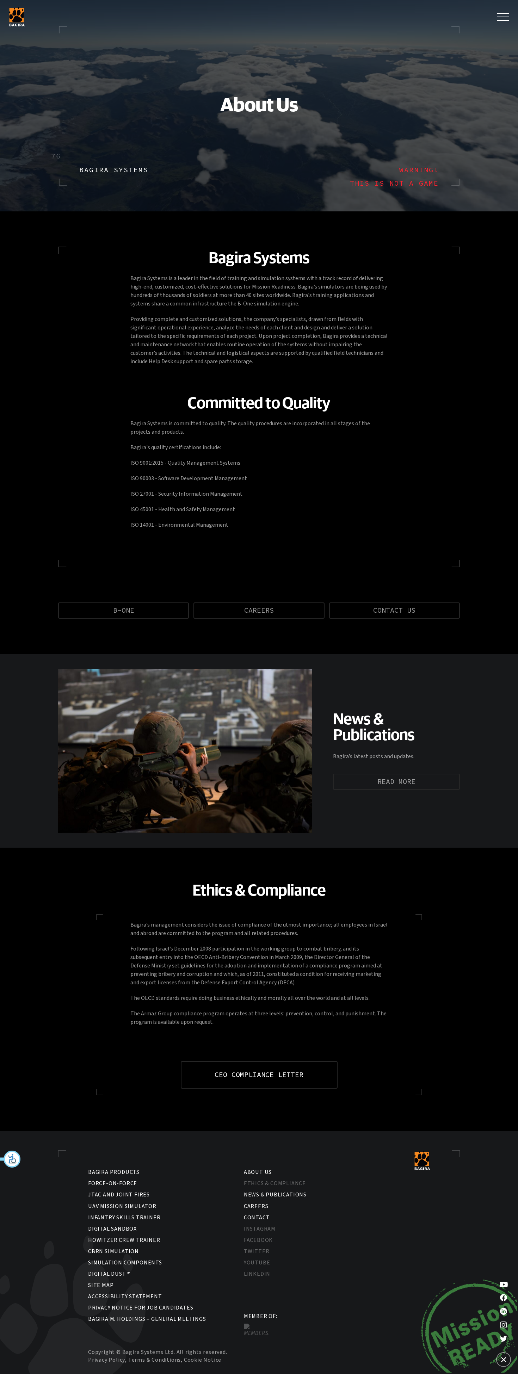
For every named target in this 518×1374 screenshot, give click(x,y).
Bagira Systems (17, 16)
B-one (123, 610)
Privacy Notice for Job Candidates (140, 1308)
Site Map (100, 1285)
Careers (259, 610)
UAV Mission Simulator (122, 1206)
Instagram (260, 1229)
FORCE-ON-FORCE (112, 1183)
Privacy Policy (106, 1360)
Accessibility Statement (125, 1296)
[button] (10, 1159)
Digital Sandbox (112, 1229)
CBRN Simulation (113, 1251)
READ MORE (396, 781)
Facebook (258, 1240)
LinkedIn (257, 1274)
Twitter (257, 1251)
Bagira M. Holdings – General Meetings (147, 1319)
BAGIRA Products (114, 1172)
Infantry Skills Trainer (124, 1217)
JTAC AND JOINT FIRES (119, 1195)
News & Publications (275, 1195)
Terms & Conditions (154, 1360)
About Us (258, 1172)
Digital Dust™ (109, 1274)
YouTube (257, 1263)
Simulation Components (125, 1263)
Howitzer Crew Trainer (124, 1240)
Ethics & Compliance (275, 1183)
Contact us (394, 610)
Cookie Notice (202, 1360)
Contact (257, 1217)
